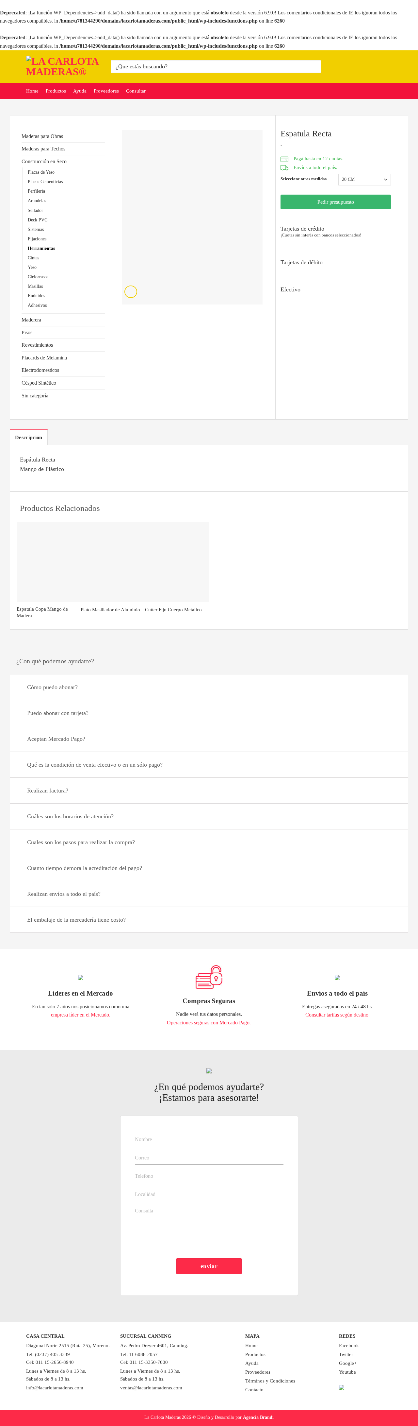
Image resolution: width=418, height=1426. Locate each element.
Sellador (35, 210)
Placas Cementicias (45, 181)
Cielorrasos (38, 276)
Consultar (136, 91)
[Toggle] (395, 688)
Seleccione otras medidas (304, 179)
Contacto (254, 1389)
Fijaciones (37, 238)
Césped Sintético (39, 383)
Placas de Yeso (41, 172)
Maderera (31, 319)
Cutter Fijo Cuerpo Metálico (173, 609)
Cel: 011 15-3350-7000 (144, 1362)
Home (32, 91)
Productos (56, 91)
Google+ (348, 1363)
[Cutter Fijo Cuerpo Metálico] (177, 562)
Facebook (349, 1345)
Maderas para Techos (43, 148)
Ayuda (80, 91)
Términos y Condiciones (270, 1380)
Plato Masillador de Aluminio (110, 609)
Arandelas (37, 200)
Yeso (32, 267)
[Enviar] (315, 66)
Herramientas (41, 248)
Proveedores (106, 91)
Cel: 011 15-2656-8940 (50, 1362)
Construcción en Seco (44, 161)
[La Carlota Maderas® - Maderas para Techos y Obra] (63, 66)
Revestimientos (37, 345)
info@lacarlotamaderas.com (54, 1387)
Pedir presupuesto (335, 202)
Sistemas (36, 229)
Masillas (35, 286)
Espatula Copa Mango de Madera (42, 612)
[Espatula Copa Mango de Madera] (49, 562)
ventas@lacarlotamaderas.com (151, 1387)
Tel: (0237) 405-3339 (48, 1354)
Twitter (346, 1354)
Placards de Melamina (44, 357)
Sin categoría (35, 395)
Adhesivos (37, 305)
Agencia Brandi (258, 1417)
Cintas (33, 257)
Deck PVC (37, 219)
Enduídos (36, 295)
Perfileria (36, 191)
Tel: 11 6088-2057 (139, 1354)
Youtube (347, 1372)
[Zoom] (130, 292)
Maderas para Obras (42, 136)
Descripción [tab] (28, 437)
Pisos (27, 332)
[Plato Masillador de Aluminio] (113, 562)
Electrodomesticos (40, 370)
